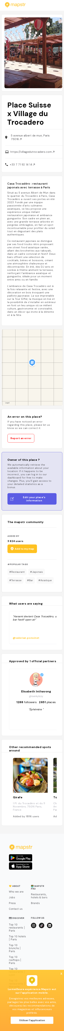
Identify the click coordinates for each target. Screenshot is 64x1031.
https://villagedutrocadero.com (31, 152)
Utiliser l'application (32, 1020)
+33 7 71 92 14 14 (21, 164)
